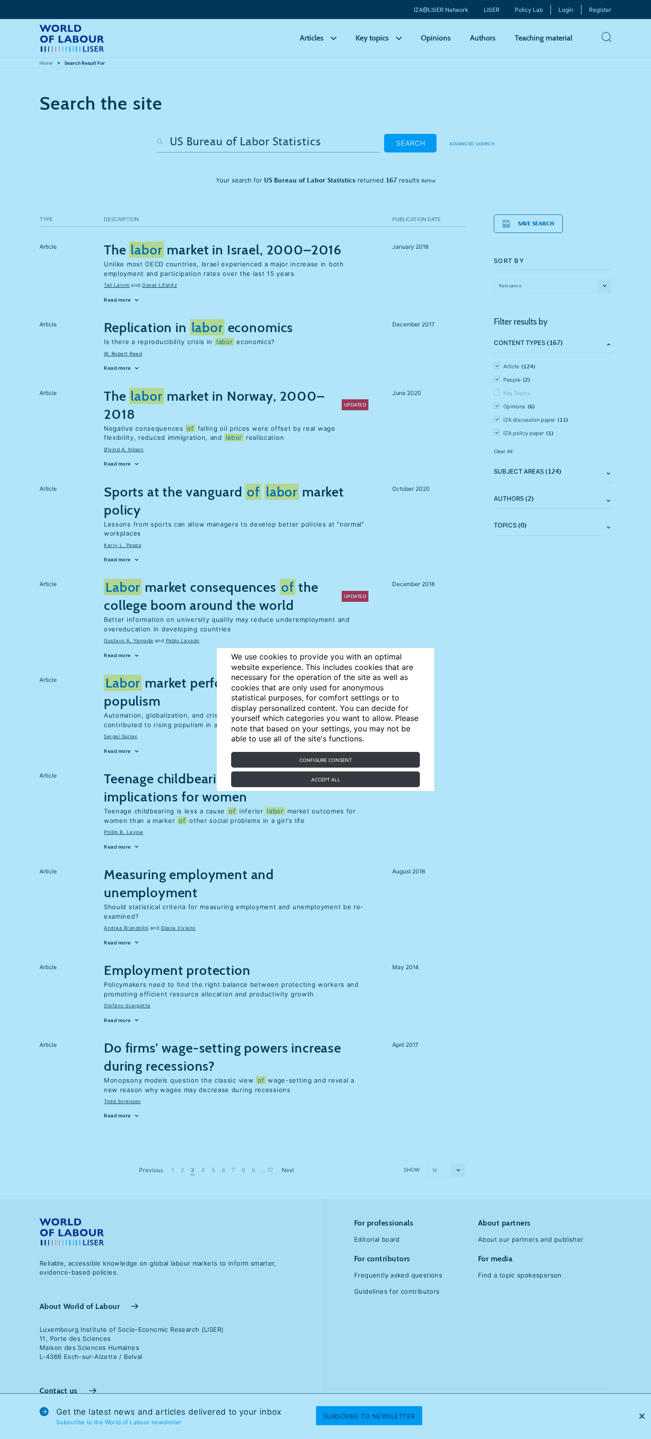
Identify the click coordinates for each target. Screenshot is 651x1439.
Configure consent (325, 760)
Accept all (325, 779)
